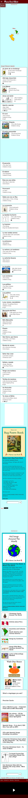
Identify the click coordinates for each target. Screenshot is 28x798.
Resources (17, 780)
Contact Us (6, 780)
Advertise (12, 780)
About (2, 780)
